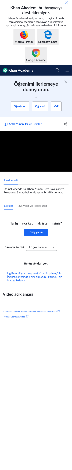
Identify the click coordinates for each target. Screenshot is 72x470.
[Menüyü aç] (67, 70)
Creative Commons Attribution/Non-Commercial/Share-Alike (30, 311)
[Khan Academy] (16, 70)
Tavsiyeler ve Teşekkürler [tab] (32, 205)
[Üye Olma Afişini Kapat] (65, 81)
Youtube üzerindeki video (14, 317)
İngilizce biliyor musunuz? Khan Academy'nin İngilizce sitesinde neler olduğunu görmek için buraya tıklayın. (34, 277)
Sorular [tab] (8, 205)
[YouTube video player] (36, 151)
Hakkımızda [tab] (11, 180)
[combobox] (41, 247)
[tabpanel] (36, 189)
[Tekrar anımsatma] (66, 3)
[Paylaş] (65, 124)
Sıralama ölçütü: (15, 247)
